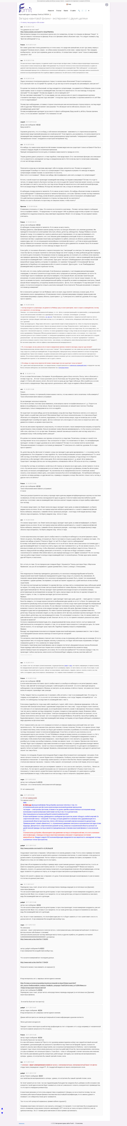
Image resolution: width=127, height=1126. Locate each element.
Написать (21, 1123)
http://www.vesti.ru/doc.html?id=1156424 (34, 962)
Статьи (58, 10)
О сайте (73, 10)
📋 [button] (50, 14)
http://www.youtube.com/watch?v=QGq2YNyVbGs (37, 32)
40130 (38, 681)
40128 (38, 486)
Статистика (79, 1123)
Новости (51, 10)
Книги (66, 10)
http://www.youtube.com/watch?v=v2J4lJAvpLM (36, 848)
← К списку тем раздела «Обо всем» (31, 22)
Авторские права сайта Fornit (64, 1123)
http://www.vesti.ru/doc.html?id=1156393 (34, 939)
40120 (38, 125)
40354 (40, 1010)
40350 (39, 905)
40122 (38, 225)
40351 (42, 948)
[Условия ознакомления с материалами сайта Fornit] (106, 5)
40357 (41, 1076)
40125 (40, 782)
